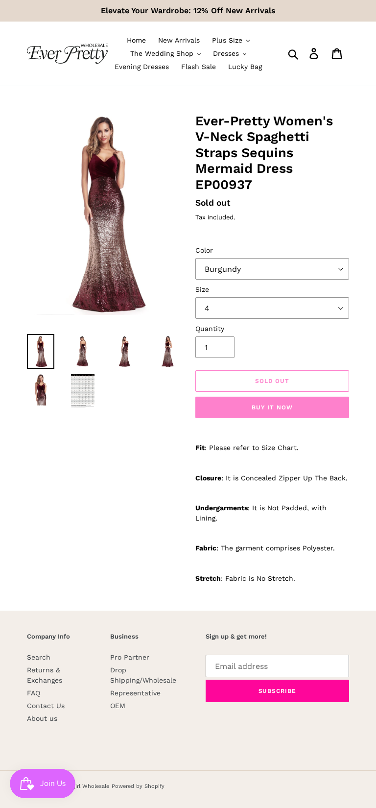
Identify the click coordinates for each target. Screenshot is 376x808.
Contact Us (46, 706)
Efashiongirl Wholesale (79, 786)
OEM (117, 706)
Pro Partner (129, 657)
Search (38, 657)
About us (42, 718)
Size (202, 289)
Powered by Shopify (138, 786)
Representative (135, 693)
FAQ (33, 693)
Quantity (209, 329)
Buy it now (272, 407)
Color (204, 250)
